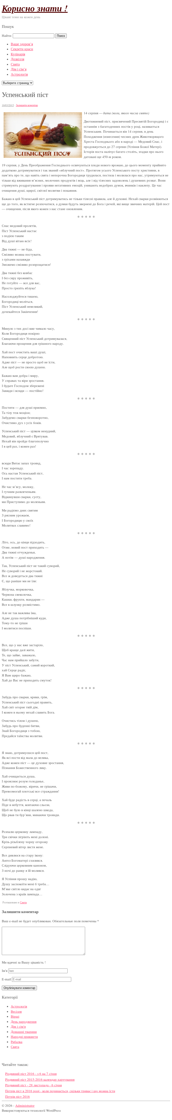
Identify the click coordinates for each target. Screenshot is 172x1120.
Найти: (7, 35)
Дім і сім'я (18, 1026)
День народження (24, 1021)
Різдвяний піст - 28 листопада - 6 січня (33, 1085)
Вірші (15, 1016)
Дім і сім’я (18, 69)
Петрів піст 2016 (17, 1096)
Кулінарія (18, 54)
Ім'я (4, 970)
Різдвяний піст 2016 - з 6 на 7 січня (31, 1073)
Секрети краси (22, 48)
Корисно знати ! (35, 8)
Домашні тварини (24, 1031)
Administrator (24, 1105)
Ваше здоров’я (22, 44)
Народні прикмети (24, 1036)
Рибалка (16, 1041)
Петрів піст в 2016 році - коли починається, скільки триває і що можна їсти (60, 1091)
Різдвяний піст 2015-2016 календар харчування (40, 1079)
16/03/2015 (8, 105)
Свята (15, 64)
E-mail (6, 979)
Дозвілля (17, 59)
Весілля (16, 1011)
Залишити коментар (27, 105)
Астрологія (19, 74)
